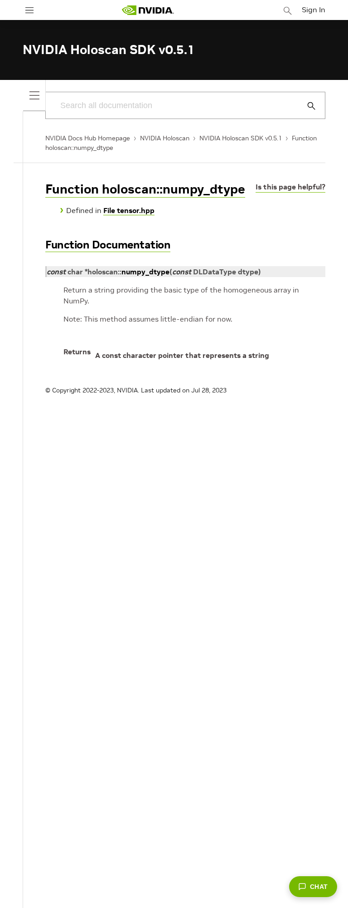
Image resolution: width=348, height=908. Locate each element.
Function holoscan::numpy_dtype (145, 189)
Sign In (313, 9)
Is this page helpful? (290, 186)
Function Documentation (107, 245)
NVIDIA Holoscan (164, 138)
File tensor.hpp (129, 210)
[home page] (148, 10)
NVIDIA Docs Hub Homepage (87, 138)
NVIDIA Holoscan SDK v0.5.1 (240, 138)
